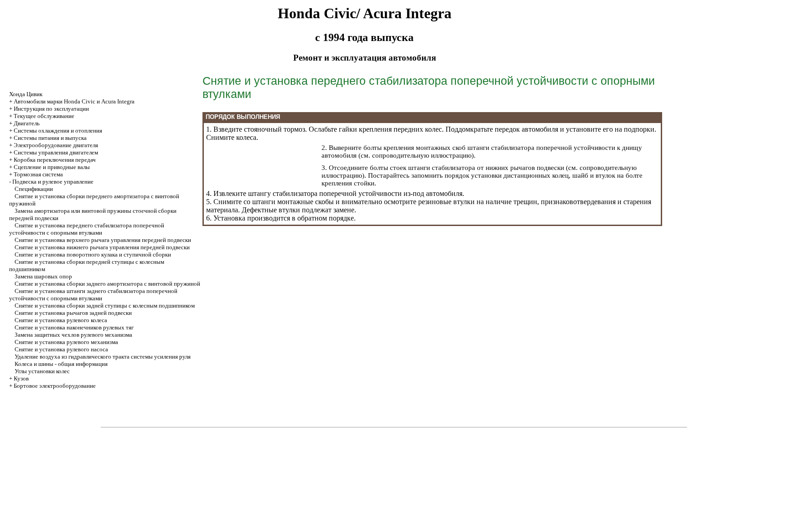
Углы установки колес (42, 371)
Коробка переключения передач (55, 159)
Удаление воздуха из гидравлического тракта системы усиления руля (103, 356)
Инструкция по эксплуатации (51, 108)
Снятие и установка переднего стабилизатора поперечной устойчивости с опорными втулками (86, 229)
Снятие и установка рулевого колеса (61, 320)
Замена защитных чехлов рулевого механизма (73, 334)
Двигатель (27, 123)
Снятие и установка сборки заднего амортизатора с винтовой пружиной (107, 283)
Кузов (21, 378)
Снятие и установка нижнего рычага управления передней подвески (102, 247)
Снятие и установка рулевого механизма (66, 342)
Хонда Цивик (25, 94)
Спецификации (34, 188)
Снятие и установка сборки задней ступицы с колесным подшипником (105, 305)
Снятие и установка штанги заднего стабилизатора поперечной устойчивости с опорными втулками (93, 295)
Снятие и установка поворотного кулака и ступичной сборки (93, 254)
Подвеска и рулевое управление (52, 181)
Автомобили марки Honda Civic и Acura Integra (74, 101)
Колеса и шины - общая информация (61, 363)
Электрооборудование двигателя (56, 145)
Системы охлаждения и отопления (58, 130)
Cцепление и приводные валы (52, 167)
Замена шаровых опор (43, 276)
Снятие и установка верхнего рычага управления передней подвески (103, 240)
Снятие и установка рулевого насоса (61, 349)
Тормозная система (38, 174)
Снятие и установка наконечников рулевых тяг (74, 327)
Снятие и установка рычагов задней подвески (73, 312)
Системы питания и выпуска (50, 137)
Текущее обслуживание (44, 116)
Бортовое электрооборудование (55, 385)
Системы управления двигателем (56, 152)
